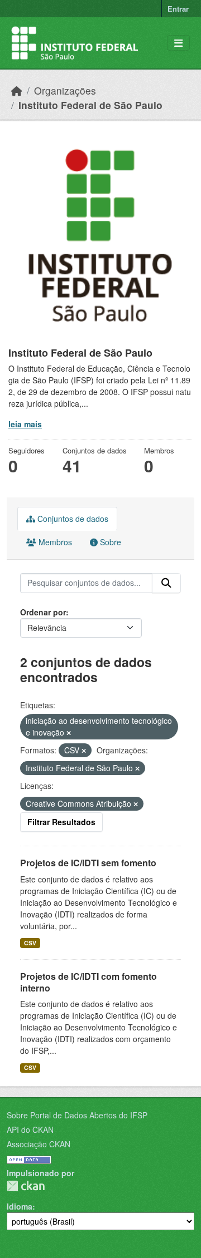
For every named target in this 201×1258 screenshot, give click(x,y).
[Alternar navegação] (178, 43)
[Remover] (68, 732)
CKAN (26, 1186)
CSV (30, 943)
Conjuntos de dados (71, 518)
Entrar (178, 8)
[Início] (16, 90)
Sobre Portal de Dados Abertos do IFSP (77, 1115)
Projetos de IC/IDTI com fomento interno (88, 982)
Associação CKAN (38, 1144)
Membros (54, 541)
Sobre (109, 541)
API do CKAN (30, 1129)
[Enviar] (166, 583)
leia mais (25, 424)
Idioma (19, 1206)
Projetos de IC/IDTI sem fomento (88, 862)
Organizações (65, 90)
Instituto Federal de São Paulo (90, 105)
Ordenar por (43, 612)
